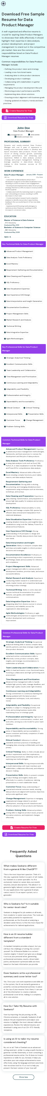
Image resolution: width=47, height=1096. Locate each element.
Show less (23, 1077)
